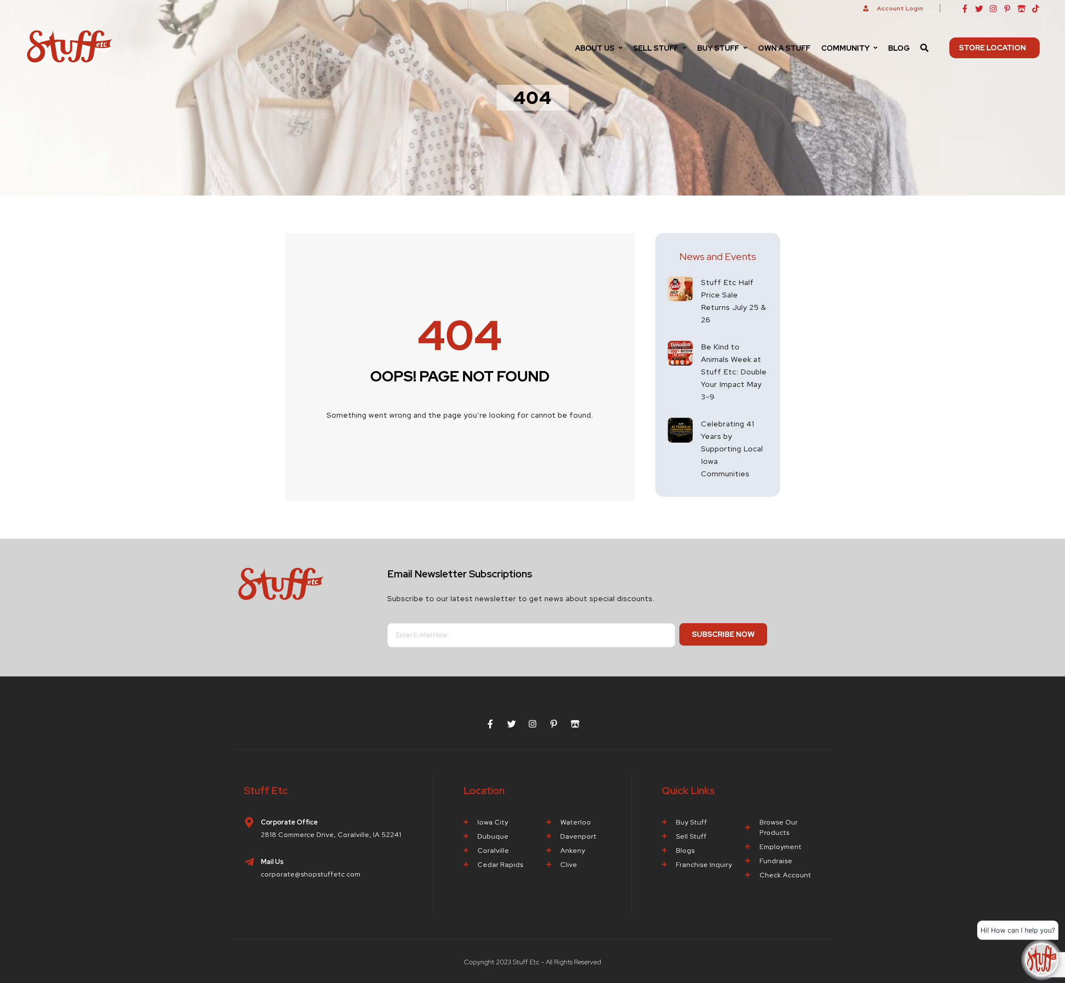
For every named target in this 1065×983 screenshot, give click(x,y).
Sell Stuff (656, 48)
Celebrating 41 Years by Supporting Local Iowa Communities (732, 448)
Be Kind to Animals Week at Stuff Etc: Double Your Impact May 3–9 (734, 371)
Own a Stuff (784, 48)
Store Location (992, 47)
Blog (899, 48)
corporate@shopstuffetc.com (311, 874)
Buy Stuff (718, 48)
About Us (594, 48)
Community (845, 48)
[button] (598, 48)
